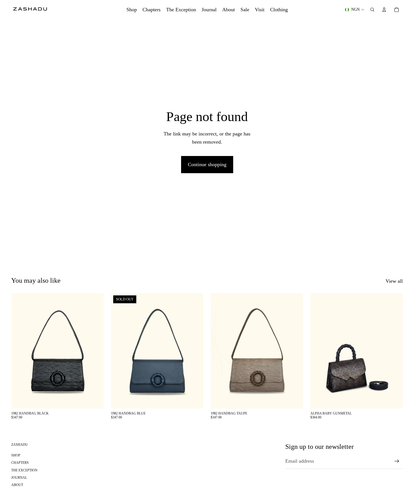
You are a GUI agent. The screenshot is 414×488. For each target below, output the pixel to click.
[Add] (95, 400)
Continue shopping (207, 164)
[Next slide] (95, 351)
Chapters (20, 463)
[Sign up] (397, 461)
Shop (15, 455)
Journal (19, 478)
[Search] (372, 9)
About (17, 485)
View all (394, 281)
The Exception (24, 470)
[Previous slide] (19, 351)
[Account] (384, 9)
